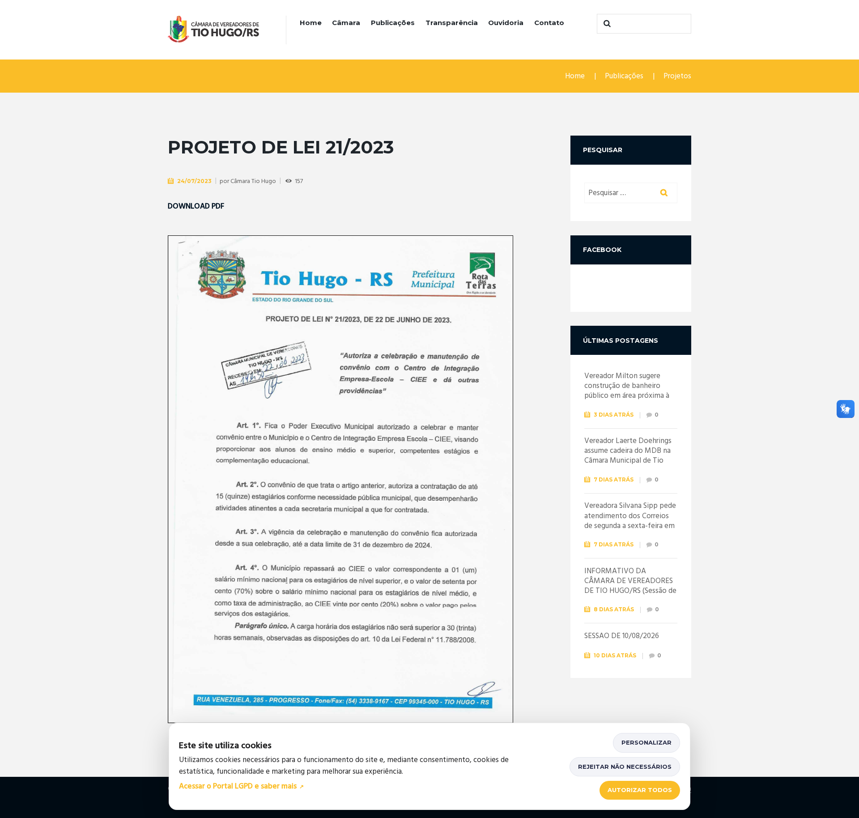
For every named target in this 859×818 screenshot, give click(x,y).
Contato (549, 22)
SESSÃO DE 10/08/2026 (621, 636)
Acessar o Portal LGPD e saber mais (238, 787)
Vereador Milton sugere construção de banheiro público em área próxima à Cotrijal (626, 391)
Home (311, 22)
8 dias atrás (614, 609)
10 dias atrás (615, 655)
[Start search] (605, 24)
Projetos (677, 76)
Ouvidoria (505, 22)
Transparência (451, 22)
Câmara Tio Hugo (253, 181)
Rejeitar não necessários (625, 766)
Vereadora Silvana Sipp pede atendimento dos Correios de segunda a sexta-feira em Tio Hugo (630, 520)
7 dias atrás (614, 479)
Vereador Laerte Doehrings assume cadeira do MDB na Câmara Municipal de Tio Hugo (628, 456)
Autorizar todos (640, 789)
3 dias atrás (614, 414)
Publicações (393, 22)
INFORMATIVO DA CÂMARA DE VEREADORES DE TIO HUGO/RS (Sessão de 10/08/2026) (630, 586)
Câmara (346, 22)
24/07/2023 (194, 181)
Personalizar (646, 742)
